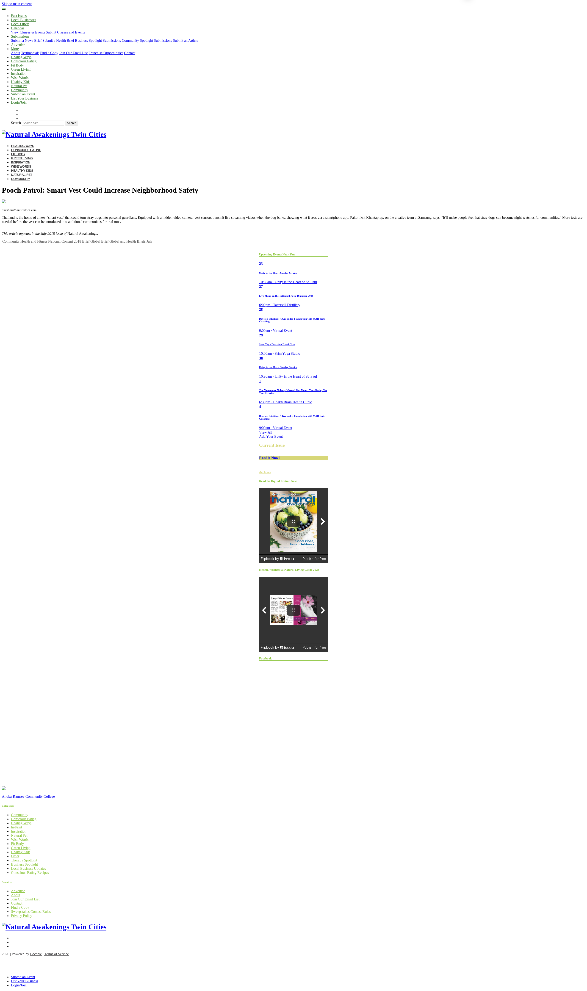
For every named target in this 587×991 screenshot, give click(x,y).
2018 (77, 241)
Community (19, 90)
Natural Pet (19, 86)
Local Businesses (23, 20)
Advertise (18, 45)
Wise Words (19, 78)
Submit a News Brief (26, 40)
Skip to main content (17, 4)
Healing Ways (21, 57)
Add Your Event (271, 436)
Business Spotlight (24, 864)
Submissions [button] (20, 36)
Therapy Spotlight (24, 860)
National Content (60, 241)
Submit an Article (185, 40)
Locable (36, 954)
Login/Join (19, 102)
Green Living (20, 69)
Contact (129, 53)
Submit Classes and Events (65, 32)
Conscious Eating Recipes (30, 873)
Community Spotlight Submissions (147, 40)
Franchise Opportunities (106, 53)
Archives (265, 472)
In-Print (16, 827)
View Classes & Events (28, 32)
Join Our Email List (73, 53)
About (15, 53)
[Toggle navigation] (4, 9)
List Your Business (24, 98)
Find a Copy (49, 53)
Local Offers (20, 24)
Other (15, 856)
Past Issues (19, 16)
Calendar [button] (17, 28)
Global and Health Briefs (127, 241)
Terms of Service (56, 954)
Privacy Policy (21, 916)
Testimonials (30, 53)
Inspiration (18, 73)
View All (265, 432)
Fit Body (17, 65)
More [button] (15, 49)
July (149, 241)
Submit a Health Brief (58, 40)
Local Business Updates (28, 868)
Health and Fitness (33, 241)
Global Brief (99, 241)
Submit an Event (23, 94)
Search (16, 123)
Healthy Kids (20, 82)
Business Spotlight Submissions (98, 40)
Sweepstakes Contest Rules (31, 911)
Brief (85, 241)
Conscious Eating (23, 61)
